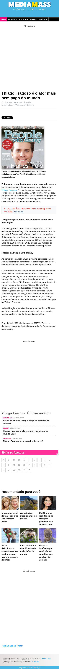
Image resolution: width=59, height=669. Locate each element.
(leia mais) (18, 211)
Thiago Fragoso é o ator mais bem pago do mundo (29, 95)
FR (26, 9)
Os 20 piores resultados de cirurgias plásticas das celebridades (46, 519)
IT (37, 9)
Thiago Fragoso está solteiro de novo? (23, 441)
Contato (35, 662)
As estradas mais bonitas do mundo (28, 516)
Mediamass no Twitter (12, 646)
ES (30, 9)
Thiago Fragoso (9, 190)
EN (22, 9)
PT (40, 9)
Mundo (33, 19)
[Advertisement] (29, 56)
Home (3, 19)
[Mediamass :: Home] (29, 4)
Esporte (43, 19)
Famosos (12, 19)
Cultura (23, 19)
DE (33, 9)
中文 (44, 9)
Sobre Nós (46, 659)
